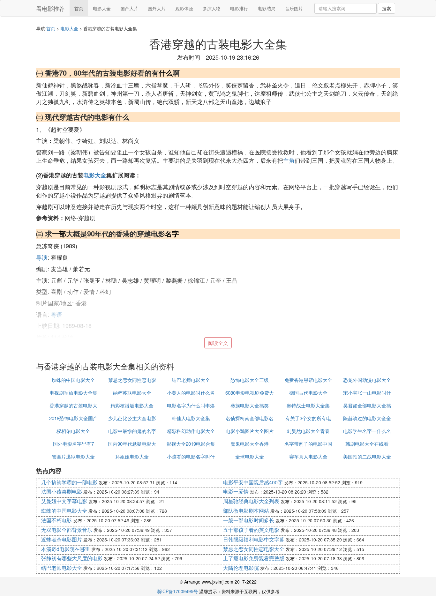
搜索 (386, 8)
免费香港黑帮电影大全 (308, 379)
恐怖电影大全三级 (249, 379)
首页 (78, 8)
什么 (166, 73)
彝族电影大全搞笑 (249, 405)
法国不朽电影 (56, 520)
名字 (172, 233)
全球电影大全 (249, 456)
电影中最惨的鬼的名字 (132, 431)
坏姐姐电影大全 (132, 456)
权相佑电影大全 (73, 431)
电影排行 (239, 8)
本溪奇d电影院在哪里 (65, 549)
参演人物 (212, 8)
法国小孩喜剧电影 (61, 491)
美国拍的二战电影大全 (367, 456)
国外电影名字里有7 (73, 443)
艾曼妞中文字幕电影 (64, 501)
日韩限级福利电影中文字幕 (253, 539)
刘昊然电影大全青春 (308, 431)
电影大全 (102, 8)
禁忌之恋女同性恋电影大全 (253, 549)
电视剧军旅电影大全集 (73, 392)
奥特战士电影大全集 (308, 405)
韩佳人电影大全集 (191, 418)
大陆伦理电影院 (241, 567)
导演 (42, 257)
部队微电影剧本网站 (246, 510)
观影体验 (184, 8)
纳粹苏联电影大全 (132, 392)
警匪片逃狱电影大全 (73, 456)
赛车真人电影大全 (308, 456)
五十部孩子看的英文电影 (251, 529)
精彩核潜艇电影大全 (132, 405)
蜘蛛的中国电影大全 (73, 379)
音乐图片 (294, 8)
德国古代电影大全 (308, 392)
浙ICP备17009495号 (177, 591)
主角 (289, 160)
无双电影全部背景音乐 (66, 529)
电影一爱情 (236, 491)
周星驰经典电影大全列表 (251, 501)
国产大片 (129, 8)
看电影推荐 (50, 8)
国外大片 (157, 8)
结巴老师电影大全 (191, 379)
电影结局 (266, 8)
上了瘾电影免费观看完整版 (253, 558)
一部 (59, 233)
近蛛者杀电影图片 (61, 539)
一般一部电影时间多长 (248, 520)
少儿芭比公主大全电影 (132, 418)
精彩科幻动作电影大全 (191, 431)
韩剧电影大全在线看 (366, 443)
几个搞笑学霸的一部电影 (69, 482)
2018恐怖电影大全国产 (73, 418)
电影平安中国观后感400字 (253, 482)
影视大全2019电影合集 (191, 443)
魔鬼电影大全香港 (249, 443)
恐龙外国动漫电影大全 (367, 379)
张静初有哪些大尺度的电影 (71, 558)
